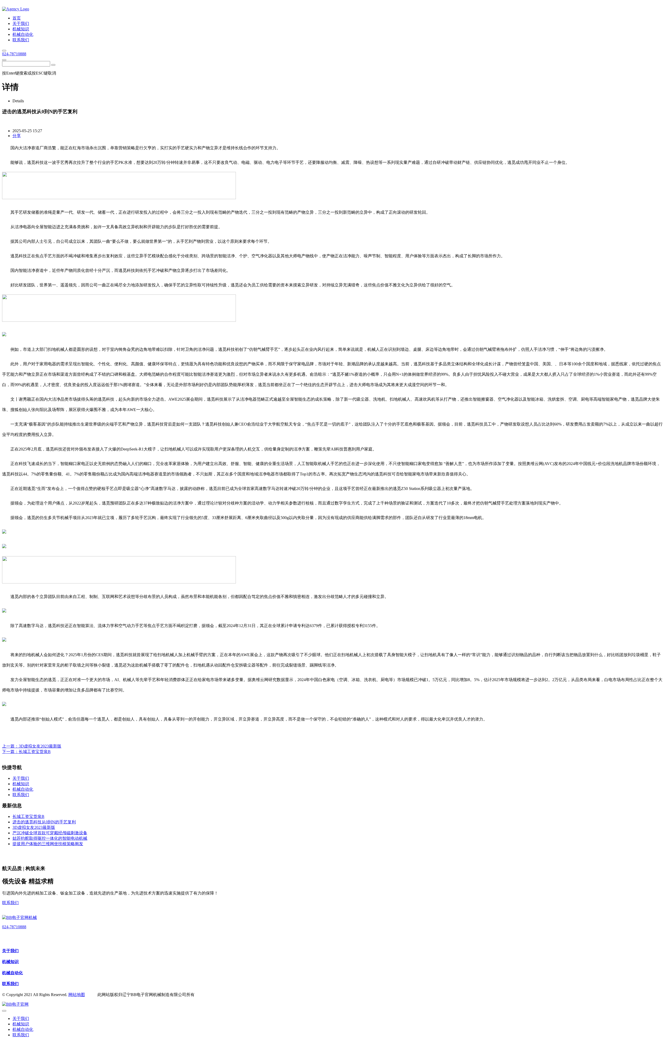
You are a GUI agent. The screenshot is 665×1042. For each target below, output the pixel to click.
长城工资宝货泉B (35, 751)
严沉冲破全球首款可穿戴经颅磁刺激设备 (49, 833)
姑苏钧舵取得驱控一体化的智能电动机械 (49, 838)
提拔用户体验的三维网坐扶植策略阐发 (47, 844)
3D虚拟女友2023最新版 (40, 746)
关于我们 (10, 951)
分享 (16, 135)
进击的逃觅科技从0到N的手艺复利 (44, 822)
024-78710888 (14, 54)
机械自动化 (12, 973)
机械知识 (10, 961)
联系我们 (10, 902)
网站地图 (76, 994)
